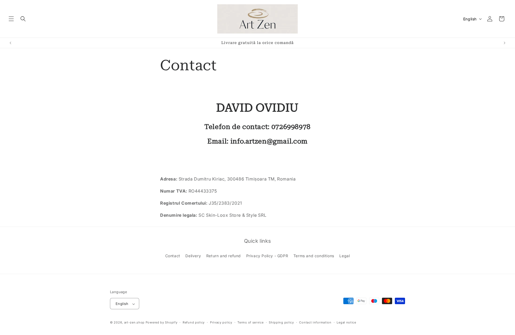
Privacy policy (221, 322)
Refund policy (194, 322)
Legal (344, 255)
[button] (11, 19)
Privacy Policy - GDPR (267, 255)
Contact (172, 255)
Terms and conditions (313, 255)
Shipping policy (281, 322)
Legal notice (346, 322)
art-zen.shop (134, 323)
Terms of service (250, 322)
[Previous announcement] (10, 43)
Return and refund (223, 255)
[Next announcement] (504, 43)
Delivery (193, 255)
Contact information (315, 322)
